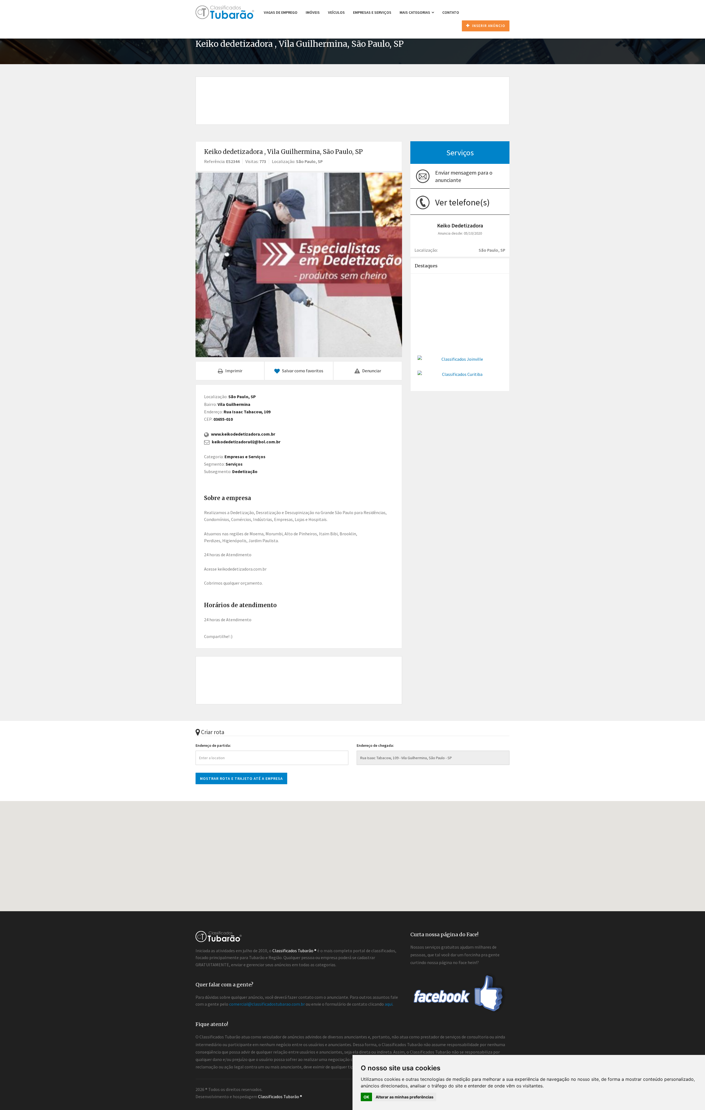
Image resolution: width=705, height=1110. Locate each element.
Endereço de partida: (213, 745)
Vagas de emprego (280, 12)
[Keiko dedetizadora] (299, 265)
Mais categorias (415, 12)
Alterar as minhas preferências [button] (404, 1097)
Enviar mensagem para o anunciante (463, 176)
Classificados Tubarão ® (280, 1096)
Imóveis (313, 12)
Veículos (336, 12)
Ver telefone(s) (462, 202)
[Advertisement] (352, 94)
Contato (450, 12)
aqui (388, 1004)
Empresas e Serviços (372, 12)
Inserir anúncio (488, 25)
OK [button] (366, 1097)
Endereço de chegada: (375, 745)
